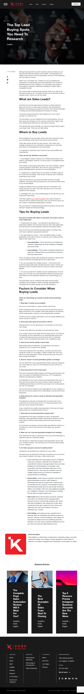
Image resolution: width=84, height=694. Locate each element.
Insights (51, 4)
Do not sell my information (54, 690)
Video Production (31, 668)
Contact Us (76, 4)
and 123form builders (38, 199)
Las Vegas (45, 664)
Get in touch (63, 672)
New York (45, 661)
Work (37, 4)
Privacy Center (65, 690)
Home (11, 657)
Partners (12, 673)
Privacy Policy (74, 690)
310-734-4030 (63, 668)
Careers (12, 670)
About (30, 4)
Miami (44, 657)
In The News (13, 676)
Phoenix (45, 667)
